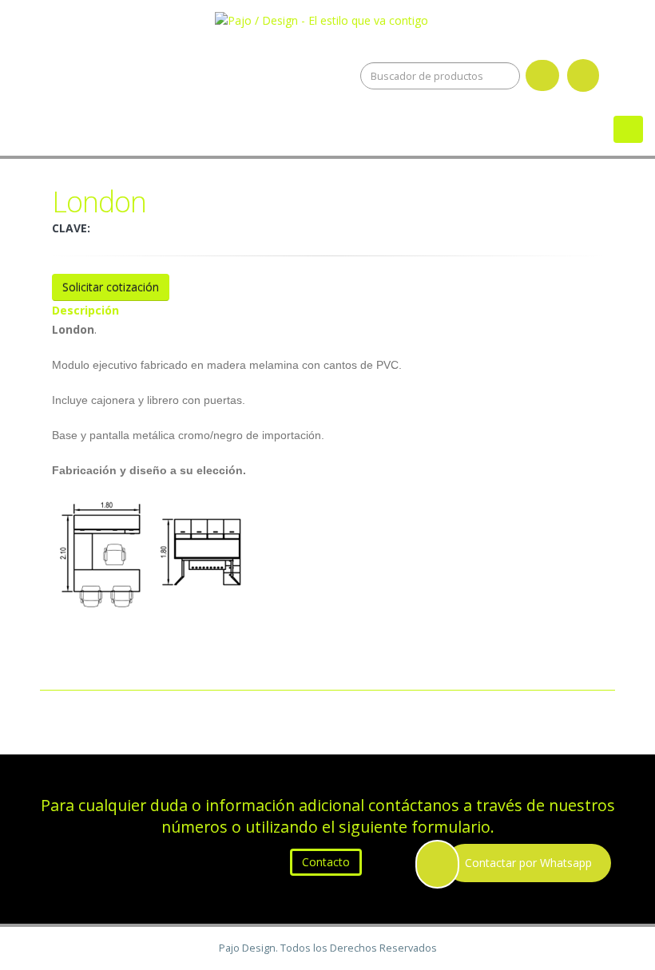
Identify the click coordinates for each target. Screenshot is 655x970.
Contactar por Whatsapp (528, 862)
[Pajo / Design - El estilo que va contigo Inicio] (327, 17)
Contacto (326, 861)
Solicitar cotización (110, 287)
